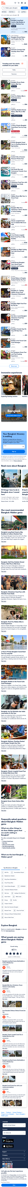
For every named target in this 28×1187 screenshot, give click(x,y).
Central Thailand (17, 1112)
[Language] (22, 3)
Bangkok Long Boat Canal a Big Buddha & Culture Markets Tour (13, 961)
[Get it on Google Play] (8, 1141)
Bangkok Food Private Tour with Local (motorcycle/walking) (12, 1086)
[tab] (10, 868)
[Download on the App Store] (8, 1146)
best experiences (10, 931)
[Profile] (25, 3)
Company (4, 1155)
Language (5, 1121)
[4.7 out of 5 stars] (14, 953)
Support (4, 1151)
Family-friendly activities (8, 848)
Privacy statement (18, 460)
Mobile (4, 1137)
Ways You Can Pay (7, 1161)
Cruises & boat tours (7, 841)
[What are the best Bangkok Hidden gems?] (25, 855)
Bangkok (18, 929)
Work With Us (6, 1159)
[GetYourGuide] (3, 3)
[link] (14, 25)
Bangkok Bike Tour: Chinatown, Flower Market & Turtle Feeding (12, 985)
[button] (14, 25)
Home (2, 1112)
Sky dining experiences (8, 846)
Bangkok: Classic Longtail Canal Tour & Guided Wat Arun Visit (12, 1035)
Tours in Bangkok (20, 1114)
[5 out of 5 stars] (14, 964)
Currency (5, 1129)
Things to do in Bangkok (7, 1114)
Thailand (8, 1112)
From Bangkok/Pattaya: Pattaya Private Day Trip (14, 1011)
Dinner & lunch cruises (8, 844)
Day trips (4, 843)
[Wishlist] (15, 3)
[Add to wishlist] (8, 19)
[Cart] (18, 3)
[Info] (18, 15)
